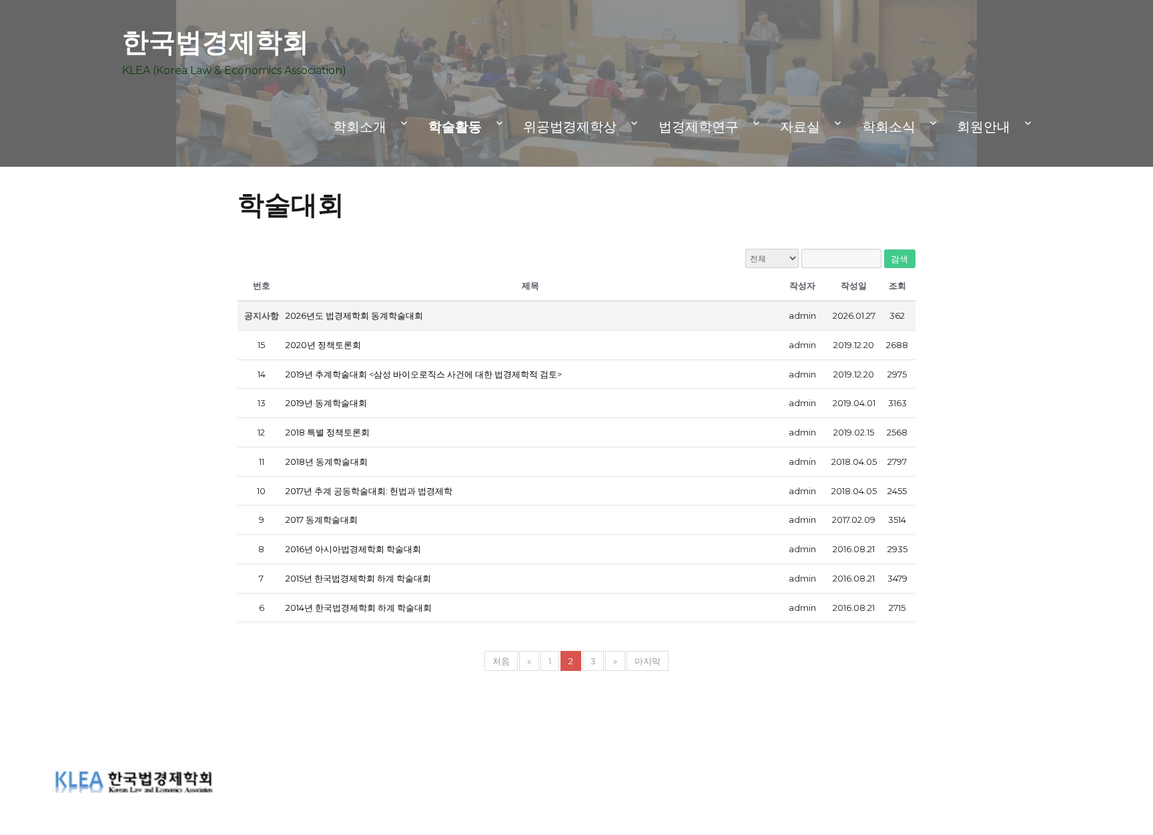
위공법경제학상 (570, 127)
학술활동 (455, 127)
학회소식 (888, 127)
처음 (501, 661)
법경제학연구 (699, 127)
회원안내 (983, 127)
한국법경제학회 (215, 41)
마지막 (648, 661)
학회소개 (359, 127)
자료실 (800, 127)
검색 (900, 258)
